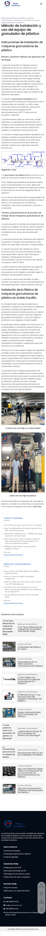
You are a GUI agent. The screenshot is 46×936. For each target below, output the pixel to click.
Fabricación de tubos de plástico (17, 877)
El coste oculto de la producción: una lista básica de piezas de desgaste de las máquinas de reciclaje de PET (23, 589)
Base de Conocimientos (17, 564)
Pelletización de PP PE (13, 868)
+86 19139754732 (11, 902)
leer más (7, 552)
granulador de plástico (15, 175)
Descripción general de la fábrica (18, 854)
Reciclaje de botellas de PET (15, 871)
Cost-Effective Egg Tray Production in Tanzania (23, 525)
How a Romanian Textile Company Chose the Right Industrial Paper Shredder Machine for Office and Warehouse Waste (22, 541)
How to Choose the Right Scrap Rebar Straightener (19, 577)
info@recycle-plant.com (13, 905)
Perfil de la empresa (12, 851)
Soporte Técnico (11, 888)
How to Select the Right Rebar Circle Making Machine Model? (22, 572)
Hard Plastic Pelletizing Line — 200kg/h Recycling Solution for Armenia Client (23, 535)
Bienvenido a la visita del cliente (17, 891)
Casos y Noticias (13, 518)
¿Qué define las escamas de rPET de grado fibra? (22, 596)
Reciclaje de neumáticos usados (17, 874)
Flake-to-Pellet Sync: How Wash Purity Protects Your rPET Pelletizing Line (23, 583)
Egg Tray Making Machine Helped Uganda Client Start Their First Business (23, 529)
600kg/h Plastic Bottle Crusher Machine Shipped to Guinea (20, 547)
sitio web (37, 506)
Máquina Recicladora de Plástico (14, 18)
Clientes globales (11, 857)
